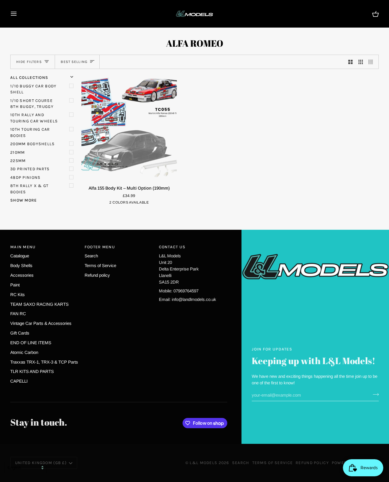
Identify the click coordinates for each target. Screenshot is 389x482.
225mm (18, 160)
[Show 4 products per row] (372, 62)
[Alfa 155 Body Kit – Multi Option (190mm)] (129, 128)
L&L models (204, 462)
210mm (17, 152)
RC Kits (17, 294)
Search (91, 255)
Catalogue (19, 255)
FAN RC (18, 313)
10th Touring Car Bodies (30, 132)
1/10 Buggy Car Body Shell (33, 89)
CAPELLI (19, 381)
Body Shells (21, 265)
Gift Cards (19, 333)
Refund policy (97, 275)
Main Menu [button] (23, 247)
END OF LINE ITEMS (30, 342)
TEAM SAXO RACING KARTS (39, 304)
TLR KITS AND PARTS (32, 371)
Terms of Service (100, 265)
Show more (23, 200)
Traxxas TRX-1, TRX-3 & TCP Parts (44, 362)
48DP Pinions (25, 177)
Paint (15, 284)
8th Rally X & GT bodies (29, 188)
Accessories (22, 275)
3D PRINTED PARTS (30, 169)
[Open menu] (18, 13)
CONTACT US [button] (172, 247)
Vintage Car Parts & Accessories (40, 323)
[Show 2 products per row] (350, 62)
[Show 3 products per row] (361, 62)
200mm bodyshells (32, 143)
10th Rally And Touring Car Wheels (34, 117)
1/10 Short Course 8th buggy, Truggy (32, 103)
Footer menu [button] (100, 247)
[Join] (374, 394)
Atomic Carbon (24, 352)
